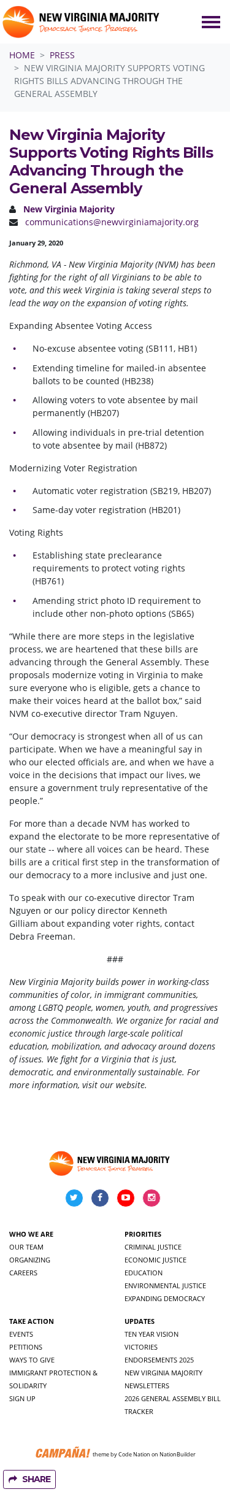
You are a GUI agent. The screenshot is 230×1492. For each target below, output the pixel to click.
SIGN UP (22, 1398)
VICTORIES (141, 1346)
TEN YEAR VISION (151, 1334)
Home (22, 55)
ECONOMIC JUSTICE (155, 1259)
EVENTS (21, 1334)
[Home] (82, 21)
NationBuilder (177, 1454)
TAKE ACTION (31, 1321)
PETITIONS (25, 1346)
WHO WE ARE (31, 1234)
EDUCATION (144, 1272)
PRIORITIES (143, 1234)
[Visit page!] (75, 1197)
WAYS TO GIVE (32, 1359)
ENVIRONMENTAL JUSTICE (165, 1285)
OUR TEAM (26, 1246)
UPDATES (140, 1321)
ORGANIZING (29, 1259)
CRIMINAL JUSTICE (153, 1246)
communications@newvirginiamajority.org (112, 222)
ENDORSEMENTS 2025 (159, 1359)
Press (62, 55)
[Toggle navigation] (211, 22)
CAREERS (23, 1272)
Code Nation (134, 1454)
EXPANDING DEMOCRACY (165, 1298)
